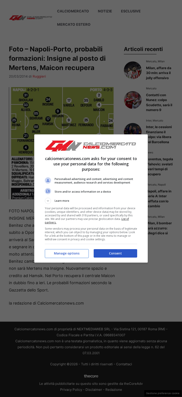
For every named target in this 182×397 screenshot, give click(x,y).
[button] (91, 201)
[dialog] (91, 198)
